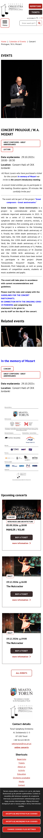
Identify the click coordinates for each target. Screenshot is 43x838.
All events (22, 674)
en (41, 18)
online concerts (21, 747)
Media (21, 781)
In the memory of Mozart (18, 361)
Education (21, 774)
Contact (21, 785)
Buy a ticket (24, 538)
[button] (21, 89)
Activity (21, 770)
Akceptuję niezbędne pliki (21, 821)
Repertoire (36, 7)
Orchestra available (21, 777)
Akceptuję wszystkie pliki (21, 814)
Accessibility (31, 18)
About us (21, 766)
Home (3, 41)
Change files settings (21, 829)
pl (37, 18)
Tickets (37, 13)
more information (21, 543)
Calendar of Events (17, 41)
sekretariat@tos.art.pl (21, 743)
